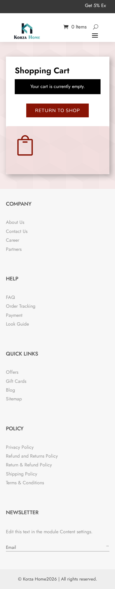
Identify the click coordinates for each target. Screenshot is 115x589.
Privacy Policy (20, 447)
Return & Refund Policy (29, 464)
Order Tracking (20, 306)
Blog (10, 390)
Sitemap (14, 398)
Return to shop (57, 110)
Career (12, 240)
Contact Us (16, 231)
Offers (12, 372)
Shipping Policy (21, 473)
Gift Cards (16, 381)
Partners (14, 249)
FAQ (10, 297)
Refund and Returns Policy (32, 456)
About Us (15, 222)
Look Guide (17, 324)
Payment (14, 315)
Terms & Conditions (25, 482)
